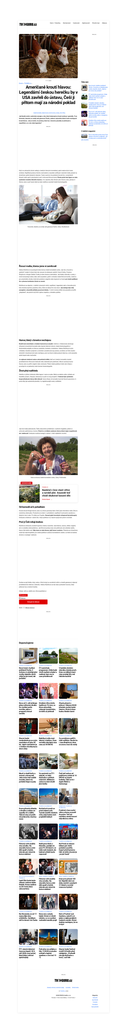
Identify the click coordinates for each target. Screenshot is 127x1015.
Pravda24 (95, 1004)
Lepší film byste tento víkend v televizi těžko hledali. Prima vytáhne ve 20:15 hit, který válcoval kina (27, 884)
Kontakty (68, 987)
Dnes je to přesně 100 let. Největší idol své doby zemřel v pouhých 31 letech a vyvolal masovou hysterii (68, 883)
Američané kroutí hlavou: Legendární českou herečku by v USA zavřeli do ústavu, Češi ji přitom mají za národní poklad (48, 95)
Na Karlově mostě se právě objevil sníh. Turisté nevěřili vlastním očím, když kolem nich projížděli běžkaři (48, 812)
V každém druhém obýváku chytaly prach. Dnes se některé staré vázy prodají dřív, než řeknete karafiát (68, 672)
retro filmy (62, 113)
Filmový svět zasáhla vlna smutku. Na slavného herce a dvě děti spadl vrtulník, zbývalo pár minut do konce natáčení (27, 849)
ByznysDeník (95, 1007)
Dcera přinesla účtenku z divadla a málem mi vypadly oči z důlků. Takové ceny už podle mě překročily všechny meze (28, 813)
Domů (21, 83)
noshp (57, 113)
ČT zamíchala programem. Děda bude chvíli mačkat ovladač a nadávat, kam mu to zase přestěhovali (48, 672)
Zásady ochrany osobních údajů (55, 987)
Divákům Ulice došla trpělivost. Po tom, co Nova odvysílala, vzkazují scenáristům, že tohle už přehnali (47, 707)
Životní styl (96, 23)
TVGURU (95, 1002)
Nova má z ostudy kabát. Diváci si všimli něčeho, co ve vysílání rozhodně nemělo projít (48, 917)
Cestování (76, 23)
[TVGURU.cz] (28, 26)
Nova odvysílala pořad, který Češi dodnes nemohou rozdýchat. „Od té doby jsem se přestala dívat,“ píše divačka (94, 137)
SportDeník (95, 1000)
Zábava (104, 23)
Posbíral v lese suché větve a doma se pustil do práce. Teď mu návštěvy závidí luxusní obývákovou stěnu (68, 814)
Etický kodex (75, 987)
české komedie (37, 113)
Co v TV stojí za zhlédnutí (26, 876)
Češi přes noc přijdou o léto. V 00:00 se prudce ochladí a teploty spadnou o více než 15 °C (48, 953)
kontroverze (52, 113)
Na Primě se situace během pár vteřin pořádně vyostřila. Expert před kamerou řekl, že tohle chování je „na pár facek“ (68, 849)
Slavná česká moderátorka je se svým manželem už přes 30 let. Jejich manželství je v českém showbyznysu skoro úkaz (28, 743)
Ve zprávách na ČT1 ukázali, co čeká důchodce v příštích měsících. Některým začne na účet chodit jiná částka (47, 778)
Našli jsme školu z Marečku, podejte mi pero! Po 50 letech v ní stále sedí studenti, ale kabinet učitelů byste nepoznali (47, 849)
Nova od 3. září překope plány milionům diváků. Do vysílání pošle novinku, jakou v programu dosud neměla (28, 708)
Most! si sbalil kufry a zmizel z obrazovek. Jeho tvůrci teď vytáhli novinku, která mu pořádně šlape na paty (27, 777)
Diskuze (22, 598)
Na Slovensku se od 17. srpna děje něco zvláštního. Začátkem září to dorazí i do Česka (28, 917)
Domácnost (66, 23)
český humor (45, 113)
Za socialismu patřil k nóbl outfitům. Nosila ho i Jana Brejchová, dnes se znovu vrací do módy (68, 741)
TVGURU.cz (27, 83)
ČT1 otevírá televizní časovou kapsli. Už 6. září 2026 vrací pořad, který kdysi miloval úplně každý (27, 953)
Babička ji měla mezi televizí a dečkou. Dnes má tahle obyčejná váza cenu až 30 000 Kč (48, 741)
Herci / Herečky (55, 23)
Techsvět (95, 997)
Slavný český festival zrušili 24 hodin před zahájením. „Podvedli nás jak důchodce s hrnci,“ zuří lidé (67, 953)
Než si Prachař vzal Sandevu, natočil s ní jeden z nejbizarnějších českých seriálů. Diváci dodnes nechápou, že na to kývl (68, 919)
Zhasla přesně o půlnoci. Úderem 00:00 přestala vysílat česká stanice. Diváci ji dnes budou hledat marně (67, 707)
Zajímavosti (86, 23)
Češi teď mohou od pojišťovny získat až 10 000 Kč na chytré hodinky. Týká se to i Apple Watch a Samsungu (68, 778)
